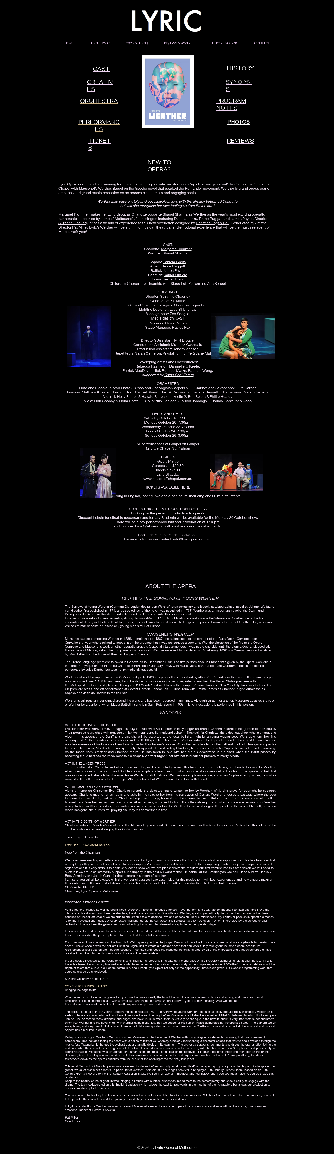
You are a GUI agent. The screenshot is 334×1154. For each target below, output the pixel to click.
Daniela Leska (185, 218)
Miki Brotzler (184, 340)
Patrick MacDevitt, (137, 370)
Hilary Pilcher (176, 323)
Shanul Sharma (175, 214)
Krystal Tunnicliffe (177, 353)
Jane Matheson (208, 353)
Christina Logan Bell (190, 305)
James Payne (241, 218)
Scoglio (183, 313)
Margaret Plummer (73, 214)
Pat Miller (79, 227)
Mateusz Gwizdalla (186, 344)
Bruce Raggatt (211, 218)
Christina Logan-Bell (212, 223)
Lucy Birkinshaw (182, 309)
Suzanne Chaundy (73, 223)
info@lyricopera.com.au (192, 539)
